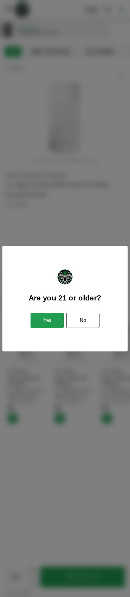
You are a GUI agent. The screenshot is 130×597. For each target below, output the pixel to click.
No (83, 320)
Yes (47, 320)
